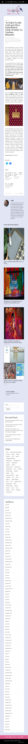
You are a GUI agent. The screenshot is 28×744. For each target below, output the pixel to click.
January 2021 (8, 564)
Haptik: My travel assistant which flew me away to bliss (13, 381)
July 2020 (7, 569)
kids (13, 477)
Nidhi (9, 1)
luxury (17, 477)
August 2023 (7, 550)
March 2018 (7, 632)
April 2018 (7, 629)
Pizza (11, 481)
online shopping (15, 479)
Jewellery (8, 477)
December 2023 (8, 540)
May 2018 (7, 626)
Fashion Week (9, 469)
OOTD (7, 481)
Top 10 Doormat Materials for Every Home (14, 262)
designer (12, 38)
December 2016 (8, 672)
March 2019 (7, 602)
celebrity (8, 456)
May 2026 (7, 507)
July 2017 (7, 653)
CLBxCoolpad (8, 460)
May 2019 (7, 596)
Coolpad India (14, 462)
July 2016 (7, 686)
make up (8, 479)
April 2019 (7, 599)
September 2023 (8, 548)
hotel (12, 473)
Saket (15, 483)
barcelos (8, 454)
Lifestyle (7, 20)
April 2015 (7, 726)
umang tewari (9, 492)
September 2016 (8, 680)
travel (12, 489)
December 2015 (8, 705)
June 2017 (7, 656)
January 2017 (8, 670)
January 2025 (8, 526)
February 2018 (8, 634)
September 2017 (8, 648)
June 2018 (7, 624)
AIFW (7, 452)
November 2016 (8, 675)
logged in (13, 393)
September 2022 (8, 561)
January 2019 (8, 607)
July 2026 (7, 504)
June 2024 (7, 531)
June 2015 (7, 721)
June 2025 (7, 523)
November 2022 (8, 559)
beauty (13, 454)
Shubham (15, 1)
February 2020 (8, 580)
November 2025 (8, 518)
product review (18, 481)
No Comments (8, 193)
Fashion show (17, 466)
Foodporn (20, 469)
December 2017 (8, 640)
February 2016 (8, 699)
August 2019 (7, 591)
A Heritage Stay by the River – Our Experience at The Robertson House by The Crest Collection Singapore (14, 430)
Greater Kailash (9, 471)
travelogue (18, 489)
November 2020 (8, 567)
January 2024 (8, 537)
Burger (18, 454)
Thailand (7, 489)
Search (6, 404)
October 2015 (8, 710)
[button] (14, 84)
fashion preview (17, 38)
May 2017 (7, 659)
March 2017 (7, 664)
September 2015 (8, 713)
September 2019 (8, 588)
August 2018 (7, 618)
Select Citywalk (9, 485)
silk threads (10, 41)
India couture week (10, 475)
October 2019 (8, 586)
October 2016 (8, 678)
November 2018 (8, 613)
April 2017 (7, 661)
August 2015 (7, 716)
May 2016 (7, 691)
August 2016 (7, 683)
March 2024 (7, 534)
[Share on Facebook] (18, 193)
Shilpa (20, 1)
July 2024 (7, 529)
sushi (17, 487)
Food (15, 469)
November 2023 (8, 542)
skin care (8, 487)
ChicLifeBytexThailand (10, 458)
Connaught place (16, 460)
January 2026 (8, 515)
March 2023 (7, 553)
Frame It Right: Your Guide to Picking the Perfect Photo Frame (13, 341)
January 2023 (8, 556)
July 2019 (7, 594)
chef (13, 456)
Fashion (13, 464)
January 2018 (8, 637)
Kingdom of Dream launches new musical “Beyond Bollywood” (13, 302)
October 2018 (8, 615)
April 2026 (7, 510)
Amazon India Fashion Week (15, 452)
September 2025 (8, 521)
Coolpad (8, 462)
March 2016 (7, 697)
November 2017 (8, 643)
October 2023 (8, 545)
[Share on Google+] (22, 193)
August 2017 (7, 651)
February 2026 (8, 512)
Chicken (17, 456)
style (13, 487)
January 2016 (8, 702)
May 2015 (7, 724)
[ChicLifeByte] (14, 9)
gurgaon (16, 471)
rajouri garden (9, 483)
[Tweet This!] (19, 193)
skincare (16, 485)
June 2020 (7, 572)
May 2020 (7, 575)
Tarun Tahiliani (14, 41)
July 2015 (7, 718)
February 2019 (8, 605)
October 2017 (8, 645)
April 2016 (7, 694)
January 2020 (8, 583)
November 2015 (8, 708)
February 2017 (8, 667)
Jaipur (17, 475)
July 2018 (7, 621)
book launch (9, 38)
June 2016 (7, 689)
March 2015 (7, 729)
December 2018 (8, 610)
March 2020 (7, 578)
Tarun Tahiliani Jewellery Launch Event (18, 174)
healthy (7, 473)
